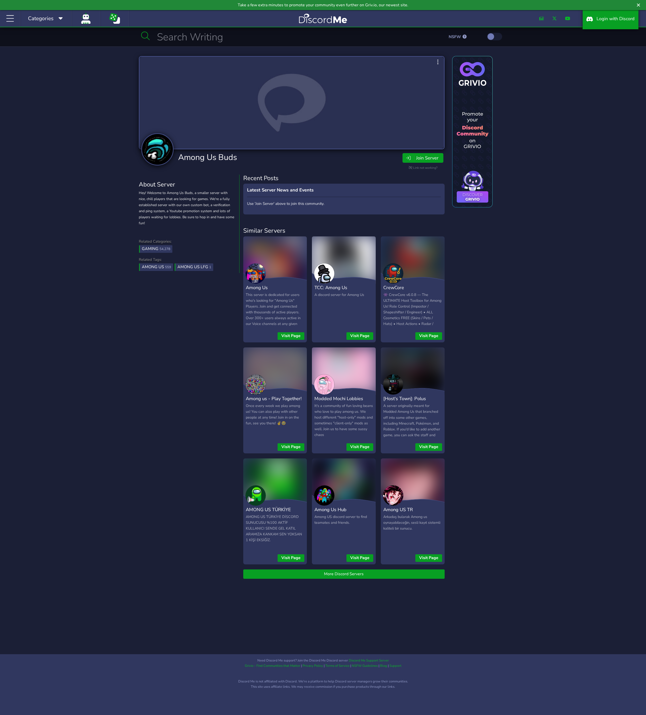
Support (395, 666)
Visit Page (291, 336)
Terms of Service (337, 666)
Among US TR (398, 509)
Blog (383, 666)
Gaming (156, 249)
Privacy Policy (313, 666)
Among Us (257, 287)
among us (156, 267)
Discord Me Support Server (369, 660)
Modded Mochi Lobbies (338, 398)
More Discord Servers (344, 574)
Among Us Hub (330, 509)
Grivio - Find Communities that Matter (272, 666)
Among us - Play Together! (274, 398)
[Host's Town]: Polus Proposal (404, 402)
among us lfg (194, 267)
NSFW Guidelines (365, 666)
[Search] (145, 35)
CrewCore (393, 287)
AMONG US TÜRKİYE (268, 509)
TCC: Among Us (330, 287)
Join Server (427, 158)
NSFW (455, 37)
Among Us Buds (207, 157)
